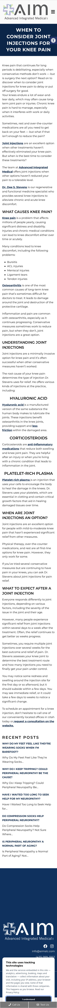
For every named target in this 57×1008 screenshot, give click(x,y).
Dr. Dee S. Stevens (14, 187)
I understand (28, 999)
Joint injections (12, 143)
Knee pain (9, 218)
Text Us (44, 1004)
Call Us (16, 1004)
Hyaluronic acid (13, 404)
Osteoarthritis (11, 285)
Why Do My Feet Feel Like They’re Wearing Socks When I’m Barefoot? (26, 747)
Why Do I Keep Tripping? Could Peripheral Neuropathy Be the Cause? (25, 773)
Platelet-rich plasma (16, 480)
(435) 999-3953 (45, 957)
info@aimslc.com (43, 951)
